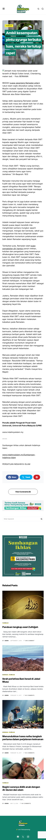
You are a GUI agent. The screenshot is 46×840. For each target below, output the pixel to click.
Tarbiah (9, 25)
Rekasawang (25, 829)
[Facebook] (18, 836)
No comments (29, 695)
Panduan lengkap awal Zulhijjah (20, 627)
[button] (3, 8)
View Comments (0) (23, 492)
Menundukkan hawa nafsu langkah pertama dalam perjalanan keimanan (22, 738)
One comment (29, 640)
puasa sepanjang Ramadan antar (24, 83)
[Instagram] (28, 836)
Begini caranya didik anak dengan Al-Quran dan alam (21, 788)
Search (42, 519)
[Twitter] (23, 836)
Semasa (5, 674)
